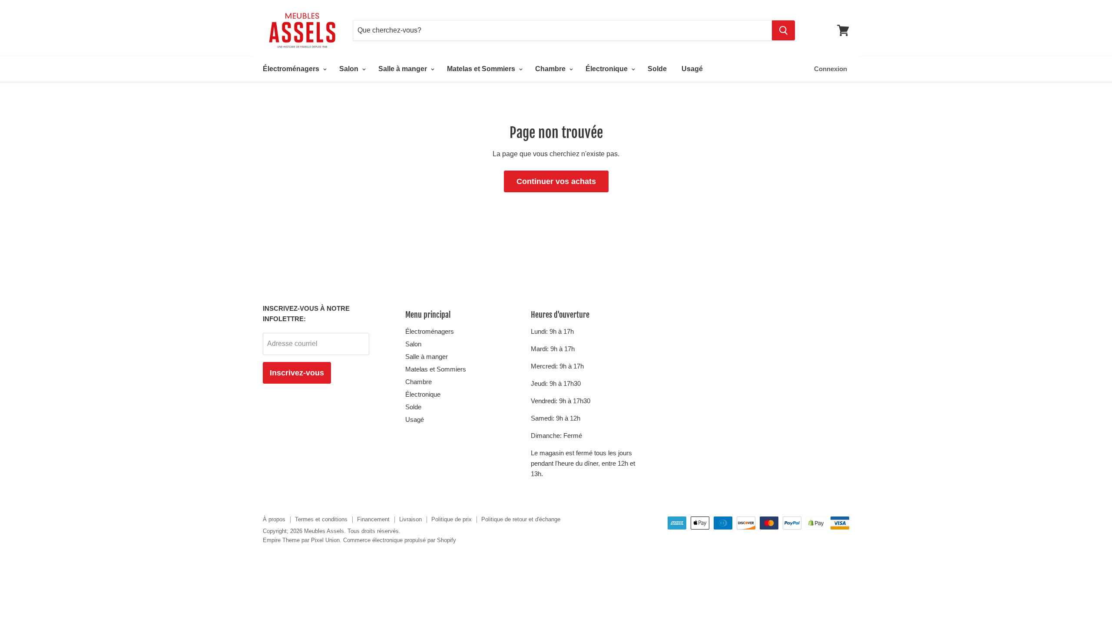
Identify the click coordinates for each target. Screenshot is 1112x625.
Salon (349, 68)
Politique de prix (451, 519)
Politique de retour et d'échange (520, 519)
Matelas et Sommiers (482, 68)
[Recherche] (783, 30)
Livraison (410, 519)
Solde (657, 68)
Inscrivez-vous (297, 372)
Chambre (551, 68)
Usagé (692, 68)
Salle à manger (403, 68)
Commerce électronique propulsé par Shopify (399, 540)
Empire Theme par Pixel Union (301, 540)
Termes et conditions (321, 519)
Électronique (607, 68)
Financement (373, 519)
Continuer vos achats (556, 181)
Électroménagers (292, 68)
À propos (274, 519)
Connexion (830, 68)
